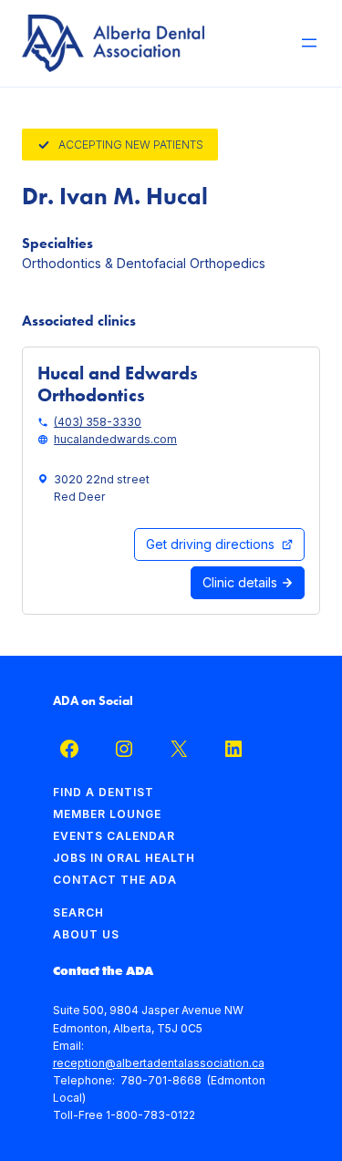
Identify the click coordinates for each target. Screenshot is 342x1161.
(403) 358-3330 (97, 422)
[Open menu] (309, 43)
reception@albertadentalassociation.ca (158, 1063)
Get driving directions (210, 544)
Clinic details (241, 582)
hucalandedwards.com (115, 439)
